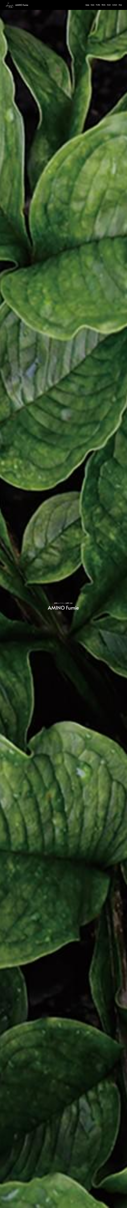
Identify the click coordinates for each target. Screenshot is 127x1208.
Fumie (25, 5)
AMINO (18, 5)
